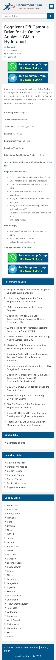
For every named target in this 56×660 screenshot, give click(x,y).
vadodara (12, 612)
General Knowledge (17, 466)
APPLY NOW (26, 247)
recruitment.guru (23, 656)
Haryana (11, 517)
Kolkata (11, 591)
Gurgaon (11, 558)
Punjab (10, 636)
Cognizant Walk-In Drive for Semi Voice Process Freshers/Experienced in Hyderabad (27, 357)
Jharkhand (12, 599)
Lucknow (11, 579)
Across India (13, 513)
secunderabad (14, 562)
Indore (10, 571)
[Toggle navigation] (51, 6)
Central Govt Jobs (16, 483)
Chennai (11, 526)
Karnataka (12, 616)
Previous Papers (15, 475)
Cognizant (11, 47)
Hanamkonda (14, 628)
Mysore (11, 587)
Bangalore (12, 509)
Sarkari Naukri (14, 479)
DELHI (10, 550)
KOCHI (10, 534)
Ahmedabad (13, 546)
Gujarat (11, 542)
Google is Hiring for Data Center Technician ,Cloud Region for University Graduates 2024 (27, 319)
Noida (10, 530)
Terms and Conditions (27, 647)
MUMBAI (11, 554)
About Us (9, 647)
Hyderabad (11, 57)
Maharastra (13, 624)
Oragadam (12, 583)
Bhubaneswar (14, 566)
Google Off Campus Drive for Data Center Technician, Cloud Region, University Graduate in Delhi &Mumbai (28, 378)
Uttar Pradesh (14, 595)
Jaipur (10, 538)
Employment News (16, 487)
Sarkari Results (14, 470)
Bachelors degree (16, 442)
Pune (9, 521)
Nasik (10, 575)
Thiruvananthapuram (17, 603)
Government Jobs (16, 462)
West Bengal (13, 620)
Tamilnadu (12, 607)
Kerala (10, 632)
